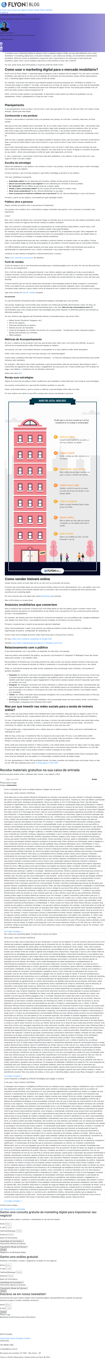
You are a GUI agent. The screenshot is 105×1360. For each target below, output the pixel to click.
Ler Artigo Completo (12, 931)
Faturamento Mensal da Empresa (13, 1243)
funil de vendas (28, 292)
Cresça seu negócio (19, 10)
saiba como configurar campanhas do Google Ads (31, 639)
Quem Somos (10, 1338)
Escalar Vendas (33, 10)
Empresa (3, 1234)
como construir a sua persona (21, 258)
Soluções (19, 1338)
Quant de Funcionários (8, 1238)
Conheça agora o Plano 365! (47, 763)
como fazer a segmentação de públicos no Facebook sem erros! (37, 643)
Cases (2, 1338)
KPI (20, 373)
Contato (27, 1338)
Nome (2, 1224)
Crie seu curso (5, 10)
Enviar (94, 779)
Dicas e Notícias (46, 10)
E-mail (2, 1227)
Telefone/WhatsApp (7, 1231)
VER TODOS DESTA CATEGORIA (12, 1209)
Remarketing (45, 596)
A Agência (4, 12)
